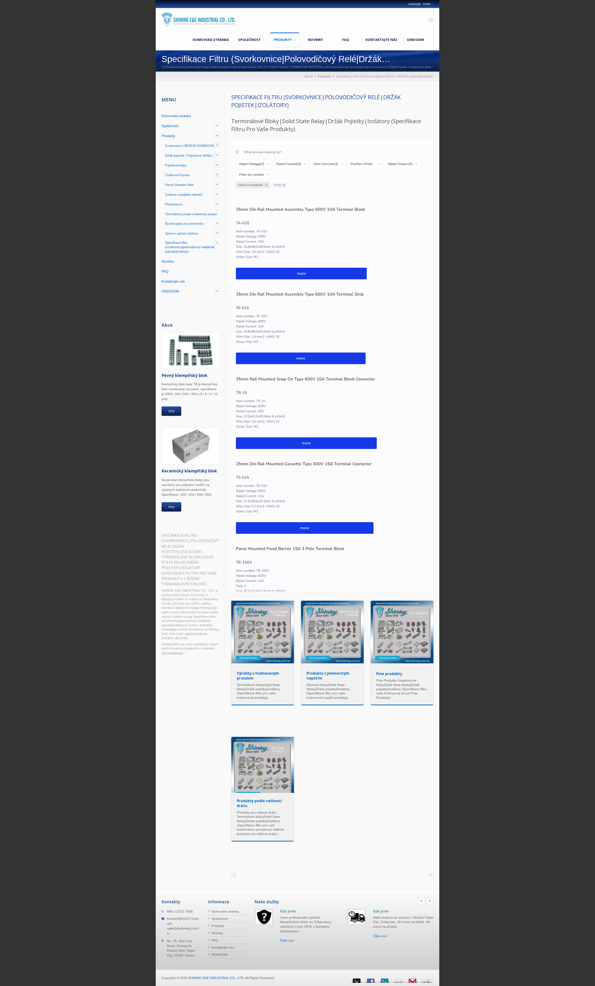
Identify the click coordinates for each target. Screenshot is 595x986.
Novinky (315, 39)
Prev (421, 900)
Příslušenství (174, 204)
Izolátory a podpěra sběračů (183, 194)
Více (171, 411)
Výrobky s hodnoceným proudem (258, 676)
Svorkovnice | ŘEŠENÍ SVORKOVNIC (191, 146)
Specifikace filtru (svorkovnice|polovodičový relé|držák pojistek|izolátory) (190, 247)
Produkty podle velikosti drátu (259, 803)
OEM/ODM (416, 39)
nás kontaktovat (172, 653)
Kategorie (324, 76)
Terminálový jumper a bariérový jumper (191, 214)
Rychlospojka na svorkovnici (184, 223)
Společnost (250, 39)
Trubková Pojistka (177, 175)
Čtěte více (287, 940)
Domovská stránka (211, 39)
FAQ (345, 39)
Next (429, 900)
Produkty (283, 39)
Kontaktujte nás (381, 39)
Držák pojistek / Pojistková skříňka (188, 155)
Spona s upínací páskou (181, 233)
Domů (309, 76)
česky (426, 4)
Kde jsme (381, 911)
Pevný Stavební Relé (179, 185)
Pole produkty (389, 673)
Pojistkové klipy (175, 165)
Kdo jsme (288, 911)
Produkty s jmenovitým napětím (328, 676)
